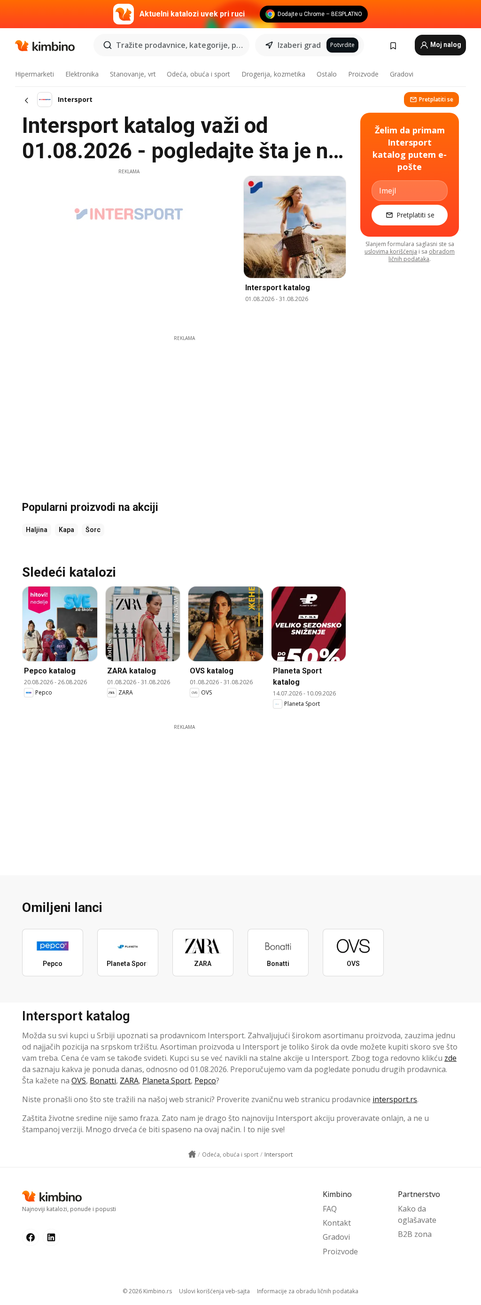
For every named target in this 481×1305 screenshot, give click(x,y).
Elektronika (82, 73)
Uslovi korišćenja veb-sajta (214, 1291)
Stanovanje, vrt (133, 73)
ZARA (129, 1080)
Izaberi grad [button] (299, 45)
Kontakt (337, 1223)
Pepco (205, 1080)
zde (450, 1058)
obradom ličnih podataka (421, 255)
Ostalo (327, 73)
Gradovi (401, 73)
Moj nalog (445, 44)
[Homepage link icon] (192, 1154)
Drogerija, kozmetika (273, 73)
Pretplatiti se (436, 99)
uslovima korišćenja (391, 251)
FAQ (330, 1209)
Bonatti (103, 1080)
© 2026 (147, 1291)
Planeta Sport (166, 1080)
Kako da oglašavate (417, 1214)
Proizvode (363, 73)
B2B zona (415, 1234)
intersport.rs (394, 1099)
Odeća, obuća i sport (198, 73)
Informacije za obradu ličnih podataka (307, 1291)
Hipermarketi (34, 73)
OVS (78, 1080)
